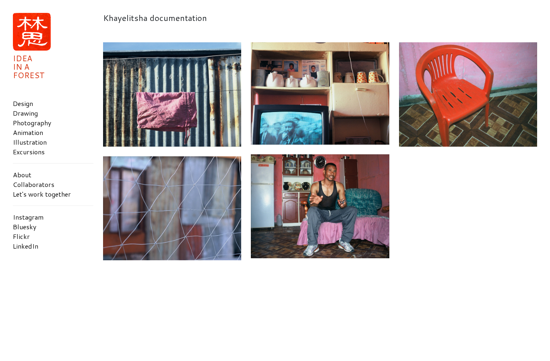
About (22, 174)
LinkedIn (25, 246)
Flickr (21, 236)
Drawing (25, 113)
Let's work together (42, 194)
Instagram (28, 217)
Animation (28, 132)
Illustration (30, 142)
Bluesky (24, 226)
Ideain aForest (29, 67)
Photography (32, 122)
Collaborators (33, 184)
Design (23, 103)
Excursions (29, 151)
